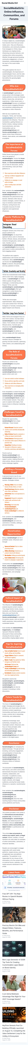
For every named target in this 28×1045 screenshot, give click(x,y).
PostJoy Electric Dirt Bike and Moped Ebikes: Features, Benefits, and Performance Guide (13, 929)
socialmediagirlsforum (9, 615)
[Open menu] (24, 3)
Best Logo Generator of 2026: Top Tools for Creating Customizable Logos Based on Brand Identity (13, 964)
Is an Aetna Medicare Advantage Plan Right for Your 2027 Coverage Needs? (13, 996)
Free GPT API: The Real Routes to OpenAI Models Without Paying (12, 896)
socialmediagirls (7, 118)
